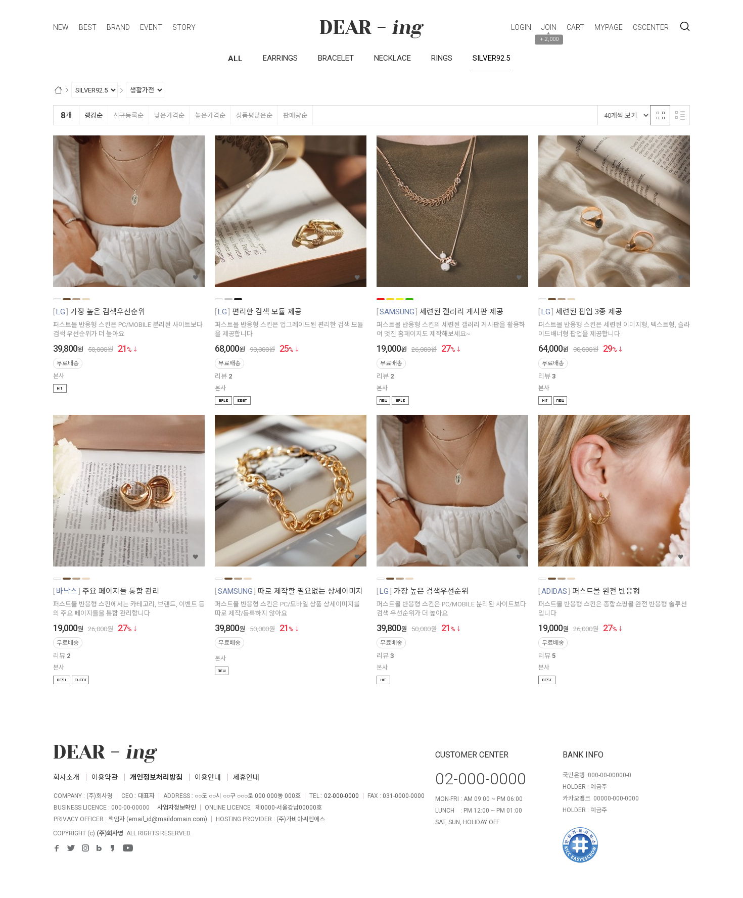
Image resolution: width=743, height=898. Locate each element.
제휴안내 (246, 777)
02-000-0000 (341, 795)
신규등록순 (128, 115)
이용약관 (104, 777)
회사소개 (66, 777)
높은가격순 (210, 115)
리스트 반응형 (680, 115)
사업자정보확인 (176, 807)
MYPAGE (608, 27)
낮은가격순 (169, 115)
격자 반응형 (660, 115)
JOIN (548, 27)
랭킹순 (93, 115)
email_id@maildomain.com (166, 819)
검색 (685, 27)
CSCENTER (651, 27)
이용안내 (208, 777)
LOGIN (521, 27)
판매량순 (295, 115)
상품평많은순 (254, 115)
